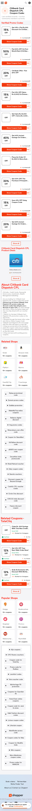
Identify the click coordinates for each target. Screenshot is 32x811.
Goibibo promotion (15, 405)
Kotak (5, 353)
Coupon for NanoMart (16, 437)
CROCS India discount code (15, 500)
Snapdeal (6, 624)
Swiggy (5, 609)
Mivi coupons (15, 750)
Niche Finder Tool (17, 784)
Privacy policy (17, 799)
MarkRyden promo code (15, 731)
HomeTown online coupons (15, 700)
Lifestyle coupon (16, 725)
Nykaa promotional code (15, 394)
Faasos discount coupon (16, 507)
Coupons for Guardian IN (16, 693)
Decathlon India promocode (15, 457)
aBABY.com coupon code (16, 450)
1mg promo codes (15, 425)
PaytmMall (22, 639)
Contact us (16, 788)
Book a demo (10, 781)
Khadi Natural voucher (16, 464)
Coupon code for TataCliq (16, 661)
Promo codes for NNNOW (16, 763)
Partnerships (21, 781)
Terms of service (27, 799)
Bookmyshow (23, 609)
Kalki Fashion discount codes (16, 714)
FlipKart (5, 367)
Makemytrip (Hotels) (10, 639)
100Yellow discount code (16, 443)
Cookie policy (18, 806)
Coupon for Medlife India (16, 744)
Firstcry (21, 624)
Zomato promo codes (15, 400)
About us (7, 788)
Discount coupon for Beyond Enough (15, 480)
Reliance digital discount (15, 419)
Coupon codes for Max (15, 738)
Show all (16, 243)
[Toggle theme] (29, 3)
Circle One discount (15, 493)
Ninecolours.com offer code (16, 431)
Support (25, 788)
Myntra (21, 367)
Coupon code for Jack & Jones (16, 707)
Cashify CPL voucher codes (15, 487)
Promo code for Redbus (15, 668)
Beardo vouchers (16, 474)
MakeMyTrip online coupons (16, 411)
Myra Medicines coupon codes (16, 756)
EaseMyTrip (7, 382)
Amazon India (23, 353)
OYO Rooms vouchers (16, 655)
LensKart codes (15, 674)
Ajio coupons (15, 649)
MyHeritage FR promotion (15, 685)
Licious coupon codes (16, 720)
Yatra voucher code (16, 679)
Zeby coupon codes (16, 469)
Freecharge (22, 382)
